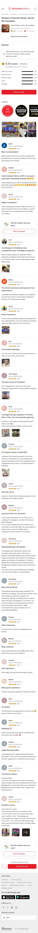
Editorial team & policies (17, 885)
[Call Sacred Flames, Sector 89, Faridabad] (4, 866)
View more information (19, 36)
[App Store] (8, 899)
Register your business (24, 882)
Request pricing (22, 866)
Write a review (19, 92)
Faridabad (14, 14)
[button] (19, 227)
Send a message (19, 231)
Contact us (5, 879)
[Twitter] (7, 907)
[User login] (35, 9)
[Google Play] (23, 899)
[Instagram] (16, 907)
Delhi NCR (5, 14)
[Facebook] (3, 907)
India (7, 917)
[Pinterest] (12, 907)
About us (4, 885)
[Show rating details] (20, 148)
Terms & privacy (16, 879)
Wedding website (7, 888)
